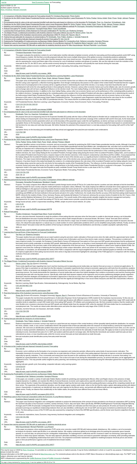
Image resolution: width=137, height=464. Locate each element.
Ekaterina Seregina (76, 31)
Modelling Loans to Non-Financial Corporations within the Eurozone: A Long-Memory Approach (37, 43)
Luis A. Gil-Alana (100, 43)
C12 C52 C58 (21, 132)
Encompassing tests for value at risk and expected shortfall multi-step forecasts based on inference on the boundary (45, 22)
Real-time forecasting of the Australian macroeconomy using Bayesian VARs (31, 35)
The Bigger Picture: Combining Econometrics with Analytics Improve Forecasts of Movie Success (38, 33)
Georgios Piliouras (101, 41)
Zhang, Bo (64, 35)
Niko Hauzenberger (76, 45)
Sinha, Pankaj (91, 18)
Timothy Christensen (28, 28)
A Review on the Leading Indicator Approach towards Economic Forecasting (31, 39)
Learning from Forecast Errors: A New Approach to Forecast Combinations (30, 31)
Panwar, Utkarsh (119, 24)
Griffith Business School (38, 458)
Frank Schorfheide (59, 28)
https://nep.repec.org (47, 454)
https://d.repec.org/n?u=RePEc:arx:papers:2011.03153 (35, 230)
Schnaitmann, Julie (118, 22)
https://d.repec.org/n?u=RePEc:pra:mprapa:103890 (34, 177)
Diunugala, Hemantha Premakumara (90, 26)
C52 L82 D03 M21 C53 (24, 286)
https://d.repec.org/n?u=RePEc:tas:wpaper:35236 (33, 316)
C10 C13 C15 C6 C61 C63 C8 (26, 104)
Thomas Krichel (24, 462)
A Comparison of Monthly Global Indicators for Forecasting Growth (27, 16)
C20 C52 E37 (20, 68)
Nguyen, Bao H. (75, 35)
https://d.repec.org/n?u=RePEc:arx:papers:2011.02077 (35, 259)
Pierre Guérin (75, 16)
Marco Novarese (97, 454)
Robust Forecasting (11, 28)
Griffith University (55, 458)
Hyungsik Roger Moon (44, 28)
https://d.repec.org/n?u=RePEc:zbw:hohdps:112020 (34, 137)
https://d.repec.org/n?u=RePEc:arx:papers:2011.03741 (35, 394)
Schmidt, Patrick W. (81, 37)
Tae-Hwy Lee (64, 31)
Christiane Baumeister (61, 16)
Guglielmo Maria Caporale (83, 43)
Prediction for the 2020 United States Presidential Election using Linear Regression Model (36, 24)
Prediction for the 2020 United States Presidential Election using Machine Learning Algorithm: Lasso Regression (44, 18)
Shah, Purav (112, 18)
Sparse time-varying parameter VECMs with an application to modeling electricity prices (35, 45)
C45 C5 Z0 (20, 204)
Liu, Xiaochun (106, 22)
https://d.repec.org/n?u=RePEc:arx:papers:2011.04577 (35, 445)
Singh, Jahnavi (122, 18)
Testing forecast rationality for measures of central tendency (25, 37)
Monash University (19, 10)
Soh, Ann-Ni (65, 39)
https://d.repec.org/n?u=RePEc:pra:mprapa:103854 (34, 371)
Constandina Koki (72, 41)
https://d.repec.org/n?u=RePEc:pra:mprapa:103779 (34, 209)
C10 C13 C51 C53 (22, 172)
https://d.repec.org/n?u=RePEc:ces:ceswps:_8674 (33, 422)
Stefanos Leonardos (87, 41)
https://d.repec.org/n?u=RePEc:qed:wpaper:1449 (33, 290)
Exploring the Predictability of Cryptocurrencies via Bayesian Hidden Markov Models (34, 41)
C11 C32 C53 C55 (22, 311)
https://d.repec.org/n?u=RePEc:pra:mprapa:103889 (34, 109)
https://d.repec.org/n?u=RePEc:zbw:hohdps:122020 (34, 344)
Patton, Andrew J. (67, 37)
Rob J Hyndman (6, 10)
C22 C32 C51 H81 (22, 417)
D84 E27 (19, 339)
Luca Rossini (102, 45)
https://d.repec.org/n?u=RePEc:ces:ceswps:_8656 (33, 73)
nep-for (3, 2)
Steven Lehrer (80, 33)
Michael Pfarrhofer (90, 45)
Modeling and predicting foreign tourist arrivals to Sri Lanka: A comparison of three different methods (39, 26)
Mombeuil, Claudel (111, 26)
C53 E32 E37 (20, 367)
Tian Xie (89, 33)
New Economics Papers (40, 2)
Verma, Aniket (102, 18)
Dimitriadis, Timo (94, 22)
